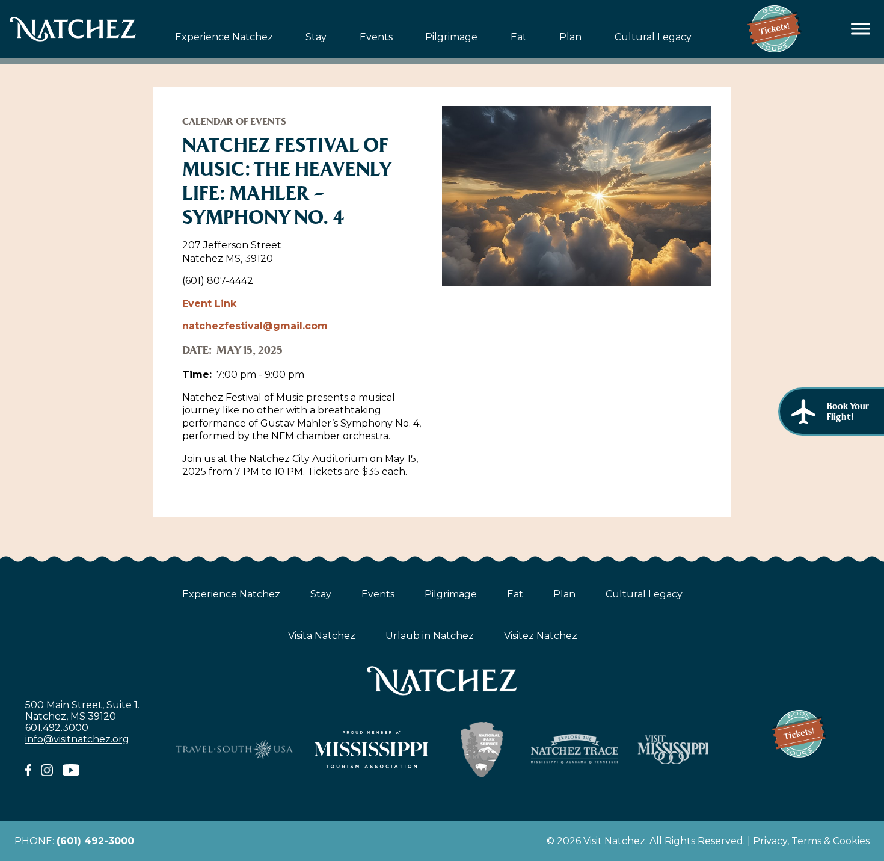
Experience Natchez (224, 37)
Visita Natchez (321, 635)
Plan (570, 37)
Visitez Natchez (540, 635)
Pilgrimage (451, 37)
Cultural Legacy (653, 37)
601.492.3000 (56, 727)
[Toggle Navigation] (860, 29)
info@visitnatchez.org (77, 739)
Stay (316, 37)
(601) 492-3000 (95, 841)
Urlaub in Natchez (429, 635)
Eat (519, 37)
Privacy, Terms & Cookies (811, 841)
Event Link (209, 303)
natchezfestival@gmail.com (255, 326)
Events (376, 37)
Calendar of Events (234, 121)
